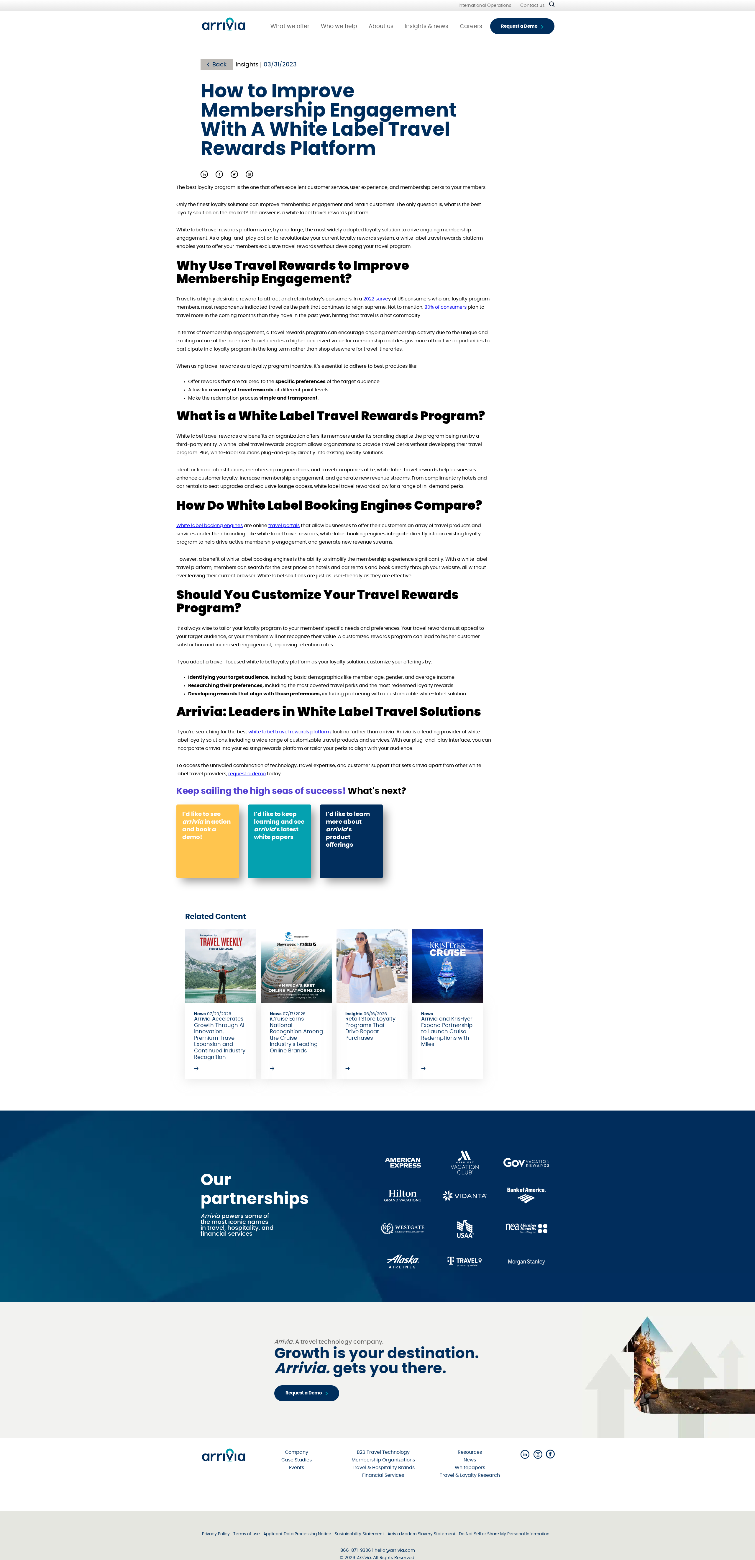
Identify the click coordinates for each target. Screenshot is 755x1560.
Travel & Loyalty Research (470, 1475)
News (470, 1460)
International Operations (485, 5)
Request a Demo (519, 26)
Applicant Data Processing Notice (297, 1534)
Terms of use (246, 1534)
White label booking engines (209, 525)
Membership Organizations (383, 1460)
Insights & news (426, 26)
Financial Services (383, 1475)
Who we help (339, 26)
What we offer (289, 26)
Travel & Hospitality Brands (383, 1467)
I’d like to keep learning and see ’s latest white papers (279, 825)
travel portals (284, 525)
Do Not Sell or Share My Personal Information (504, 1534)
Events (296, 1467)
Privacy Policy (216, 1534)
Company (296, 1452)
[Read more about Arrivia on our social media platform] (524, 1455)
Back (219, 65)
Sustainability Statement (359, 1534)
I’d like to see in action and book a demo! (206, 825)
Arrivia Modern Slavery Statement (421, 1534)
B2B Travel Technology (383, 1452)
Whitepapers (470, 1467)
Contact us (532, 5)
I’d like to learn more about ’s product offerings (348, 829)
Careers (471, 26)
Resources (470, 1452)
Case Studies (296, 1460)
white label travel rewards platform (289, 732)
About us (381, 26)
